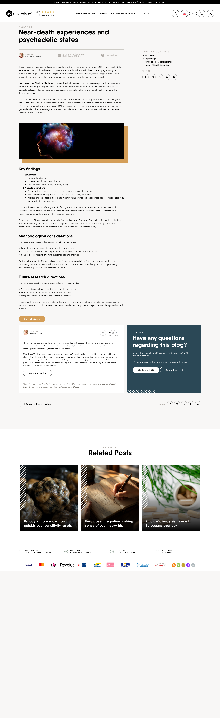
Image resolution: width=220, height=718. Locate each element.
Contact (146, 13)
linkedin (103, 333)
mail (110, 333)
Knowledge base (123, 13)
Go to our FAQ (146, 370)
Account (210, 13)
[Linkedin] (167, 77)
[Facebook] (145, 77)
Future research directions (157, 65)
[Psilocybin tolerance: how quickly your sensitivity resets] (49, 498)
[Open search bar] (175, 13)
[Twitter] (160, 77)
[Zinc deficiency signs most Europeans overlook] (171, 498)
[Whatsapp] (153, 77)
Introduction (150, 55)
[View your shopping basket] (201, 13)
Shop (103, 13)
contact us (180, 362)
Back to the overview (39, 403)
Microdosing (85, 13)
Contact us (171, 370)
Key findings (150, 58)
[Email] (174, 77)
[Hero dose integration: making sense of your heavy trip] (110, 498)
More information (38, 373)
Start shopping (32, 318)
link (30, 55)
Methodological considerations (159, 61)
